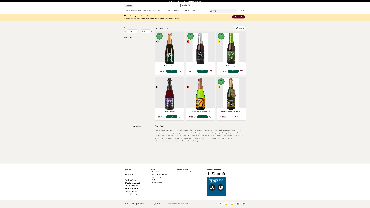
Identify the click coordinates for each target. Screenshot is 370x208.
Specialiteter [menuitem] (185, 11)
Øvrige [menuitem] (160, 11)
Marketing (153, 180)
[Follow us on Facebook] (208, 174)
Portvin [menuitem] (176, 11)
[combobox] (223, 11)
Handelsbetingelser (131, 186)
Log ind (129, 5)
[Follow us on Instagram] (213, 174)
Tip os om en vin (155, 177)
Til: (139, 31)
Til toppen (137, 126)
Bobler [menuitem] (145, 11)
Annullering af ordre (131, 191)
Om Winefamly (130, 172)
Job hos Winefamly (156, 172)
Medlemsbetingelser (131, 188)
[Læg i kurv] (171, 71)
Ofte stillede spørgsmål (132, 183)
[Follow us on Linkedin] (218, 174)
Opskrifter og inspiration (185, 172)
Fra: (125, 31)
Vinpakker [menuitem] (152, 11)
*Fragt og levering (131, 194)
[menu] (162, 11)
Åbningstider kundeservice (158, 174)
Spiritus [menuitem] (193, 11)
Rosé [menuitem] (140, 11)
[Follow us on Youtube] (223, 174)
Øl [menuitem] (172, 11)
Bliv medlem (129, 174)
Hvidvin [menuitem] (134, 11)
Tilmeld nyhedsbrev (156, 183)
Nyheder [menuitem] (167, 11)
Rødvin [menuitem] (127, 11)
